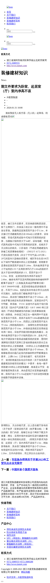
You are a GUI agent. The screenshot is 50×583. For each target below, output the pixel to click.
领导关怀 (11, 535)
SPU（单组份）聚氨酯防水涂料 (22, 538)
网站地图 (25, 572)
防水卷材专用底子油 (17, 532)
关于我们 (11, 15)
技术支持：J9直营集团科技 (20, 577)
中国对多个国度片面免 (25, 469)
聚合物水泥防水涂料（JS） (20, 541)
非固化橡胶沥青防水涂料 (19, 547)
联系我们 (11, 24)
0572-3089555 (13, 63)
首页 (9, 12)
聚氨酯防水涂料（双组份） (20, 544)
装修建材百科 (13, 21)
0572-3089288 (26, 561)
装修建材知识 (13, 18)
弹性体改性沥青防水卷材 (19, 529)
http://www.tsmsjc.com (17, 65)
